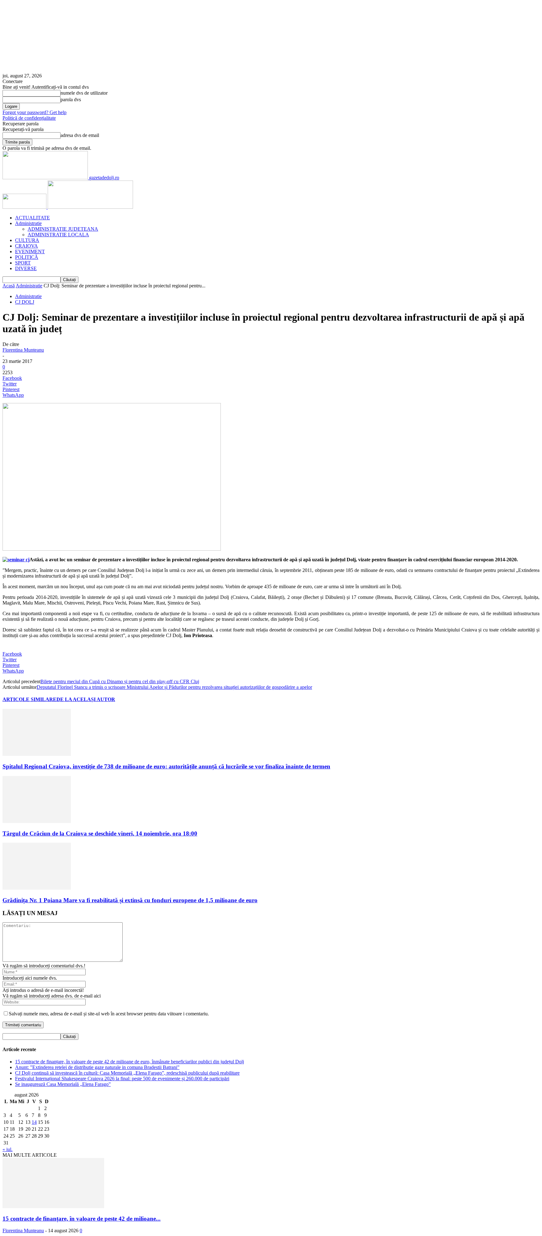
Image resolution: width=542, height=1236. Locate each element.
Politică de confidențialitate (29, 118)
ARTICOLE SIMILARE (29, 699)
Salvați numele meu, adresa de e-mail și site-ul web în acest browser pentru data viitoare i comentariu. (109, 1013)
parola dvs (71, 99)
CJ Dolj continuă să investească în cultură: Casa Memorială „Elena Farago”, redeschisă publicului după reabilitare (127, 1073)
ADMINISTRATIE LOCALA (58, 234)
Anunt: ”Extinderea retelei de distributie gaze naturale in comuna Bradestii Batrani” (97, 1067)
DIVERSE (26, 268)
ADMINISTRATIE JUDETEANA (63, 229)
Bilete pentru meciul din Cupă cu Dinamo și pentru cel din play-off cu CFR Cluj (119, 681)
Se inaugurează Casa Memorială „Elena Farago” (63, 1084)
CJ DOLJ (24, 302)
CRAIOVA (26, 246)
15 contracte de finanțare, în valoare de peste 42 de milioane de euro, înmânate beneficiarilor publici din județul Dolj (129, 1061)
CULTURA (27, 240)
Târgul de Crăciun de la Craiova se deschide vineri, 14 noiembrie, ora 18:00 (100, 833)
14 (34, 1122)
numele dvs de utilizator (84, 93)
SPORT (23, 262)
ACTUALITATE (32, 217)
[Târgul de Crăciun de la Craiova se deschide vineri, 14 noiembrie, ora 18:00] (37, 821)
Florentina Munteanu (23, 350)
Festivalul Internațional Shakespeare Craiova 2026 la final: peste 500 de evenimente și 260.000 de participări (122, 1078)
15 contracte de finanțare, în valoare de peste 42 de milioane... (82, 1218)
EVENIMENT (30, 251)
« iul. (8, 1149)
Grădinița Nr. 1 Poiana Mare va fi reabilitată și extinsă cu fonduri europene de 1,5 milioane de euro (130, 900)
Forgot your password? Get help (34, 112)
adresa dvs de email (80, 135)
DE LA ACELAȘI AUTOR (85, 699)
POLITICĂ (26, 257)
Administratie (28, 223)
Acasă (9, 285)
